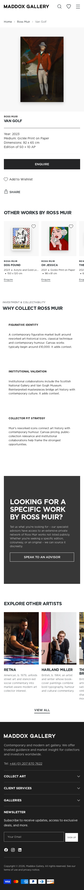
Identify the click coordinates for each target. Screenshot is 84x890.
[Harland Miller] (59, 638)
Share (14, 192)
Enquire (42, 164)
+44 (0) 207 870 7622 (26, 763)
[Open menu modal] (77, 6)
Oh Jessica (49, 265)
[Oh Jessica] (58, 238)
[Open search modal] (59, 6)
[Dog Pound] (21, 238)
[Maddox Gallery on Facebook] (6, 850)
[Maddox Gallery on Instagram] (13, 850)
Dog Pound (12, 265)
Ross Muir (23, 22)
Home (8, 22)
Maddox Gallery (35, 866)
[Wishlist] (68, 6)
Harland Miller (57, 670)
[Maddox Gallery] (26, 6)
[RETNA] (21, 638)
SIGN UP (71, 837)
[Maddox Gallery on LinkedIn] (20, 850)
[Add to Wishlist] (33, 226)
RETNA (10, 670)
